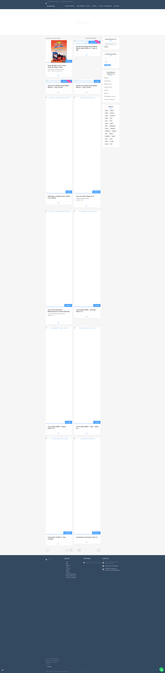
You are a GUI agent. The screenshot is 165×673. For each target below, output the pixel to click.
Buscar (106, 46)
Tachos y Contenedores (105, 6)
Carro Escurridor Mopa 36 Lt (85, 196)
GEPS (106, 118)
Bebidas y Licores (108, 84)
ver (58, 75)
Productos (68, 565)
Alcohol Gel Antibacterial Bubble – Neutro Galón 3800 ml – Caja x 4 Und (87, 48)
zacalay (111, 141)
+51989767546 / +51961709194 (111, 566)
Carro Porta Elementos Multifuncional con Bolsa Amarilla (59, 310)
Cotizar (67, 570)
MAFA (111, 123)
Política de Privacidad (70, 575)
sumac (111, 138)
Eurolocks (112, 113)
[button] (162, 670)
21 (79, 550)
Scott (106, 138)
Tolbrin (106, 141)
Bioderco (111, 110)
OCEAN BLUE (112, 126)
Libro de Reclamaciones (71, 574)
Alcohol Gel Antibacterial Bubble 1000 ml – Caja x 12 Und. (58, 86)
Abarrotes (106, 77)
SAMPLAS (107, 136)
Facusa (106, 115)
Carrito (67, 567)
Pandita (106, 128)
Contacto (68, 568)
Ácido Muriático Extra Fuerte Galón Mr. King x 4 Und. (57, 66)
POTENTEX (107, 131)
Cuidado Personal (70, 6)
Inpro (111, 120)
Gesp (111, 118)
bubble (106, 113)
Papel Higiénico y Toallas (83, 6)
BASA (106, 110)
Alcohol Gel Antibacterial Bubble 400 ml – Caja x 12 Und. (86, 86)
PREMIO (114, 131)
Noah (106, 126)
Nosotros (116, 6)
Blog (67, 563)
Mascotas (106, 93)
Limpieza (94, 6)
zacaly (106, 144)
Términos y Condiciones (71, 577)
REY (106, 133)
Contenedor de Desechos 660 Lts (86, 537)
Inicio (47, 11)
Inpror (106, 123)
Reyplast (111, 133)
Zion (111, 144)
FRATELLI (112, 115)
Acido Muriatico (107, 81)
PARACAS (113, 128)
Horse (106, 120)
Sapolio (113, 136)
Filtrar (107, 65)
